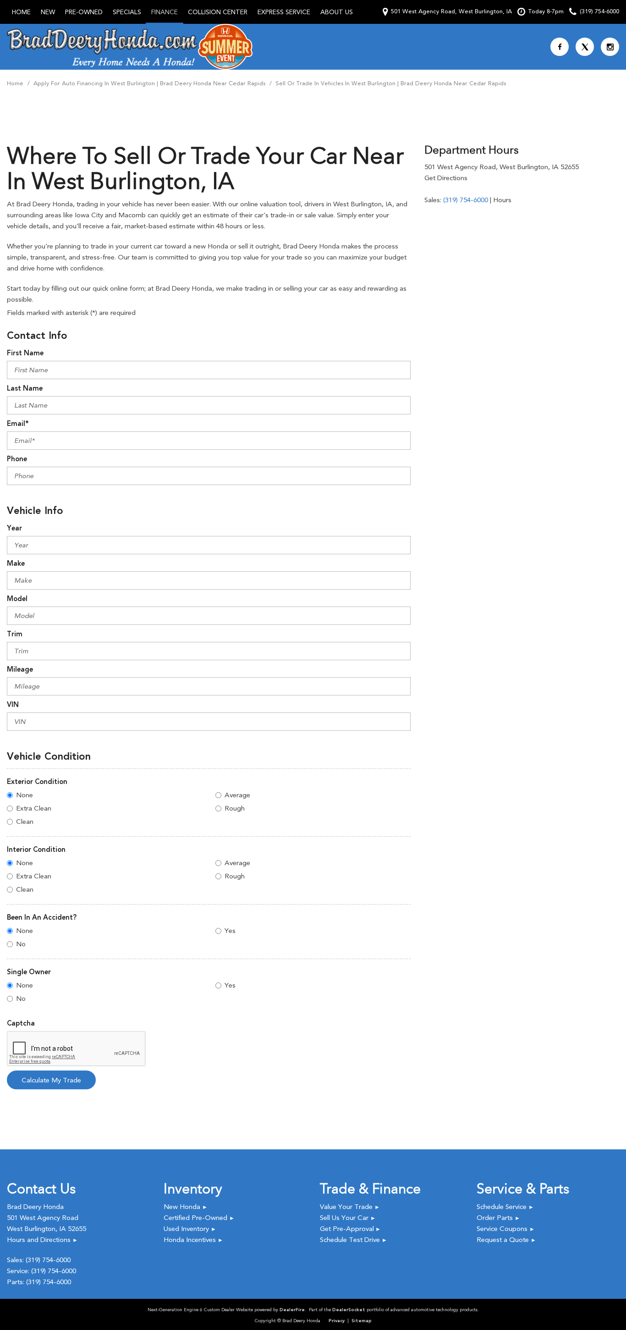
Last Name (25, 388)
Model (17, 599)
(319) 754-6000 (465, 200)
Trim (14, 634)
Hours (502, 200)
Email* (18, 423)
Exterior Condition (37, 782)
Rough (235, 808)
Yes (230, 931)
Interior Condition (36, 849)
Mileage (20, 669)
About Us (336, 12)
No (21, 944)
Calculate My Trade (51, 1080)
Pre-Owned (84, 12)
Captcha (21, 1023)
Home (21, 12)
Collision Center (217, 12)
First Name (25, 353)
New (48, 12)
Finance (164, 12)
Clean (24, 821)
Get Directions (445, 178)
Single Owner (29, 972)
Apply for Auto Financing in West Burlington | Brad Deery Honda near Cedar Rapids (150, 83)
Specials (127, 12)
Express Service (284, 12)
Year (14, 528)
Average (237, 795)
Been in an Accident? (42, 917)
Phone (17, 459)
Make (16, 563)
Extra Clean (33, 808)
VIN (13, 705)
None (24, 795)
